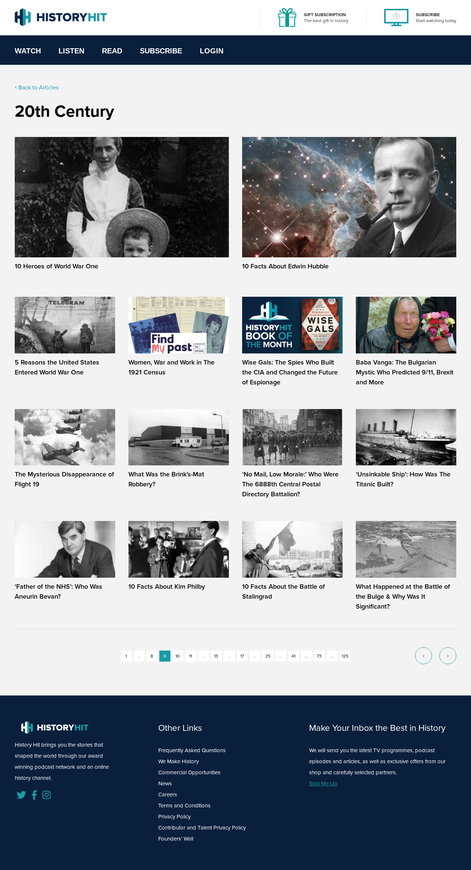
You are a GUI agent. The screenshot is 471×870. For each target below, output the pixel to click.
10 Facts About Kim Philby (166, 586)
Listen (71, 51)
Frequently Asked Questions (192, 750)
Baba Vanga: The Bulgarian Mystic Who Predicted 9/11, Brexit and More (404, 372)
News (165, 783)
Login (211, 51)
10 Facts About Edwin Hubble (285, 266)
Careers (167, 794)
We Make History (178, 761)
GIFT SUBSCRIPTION (325, 14)
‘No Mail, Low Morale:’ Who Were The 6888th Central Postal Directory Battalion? (290, 484)
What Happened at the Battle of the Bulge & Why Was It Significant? (403, 596)
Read (112, 51)
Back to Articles (38, 87)
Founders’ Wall (175, 838)
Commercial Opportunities (189, 772)
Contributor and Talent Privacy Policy (202, 827)
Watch (28, 51)
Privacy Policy (174, 816)
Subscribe (161, 51)
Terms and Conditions (184, 805)
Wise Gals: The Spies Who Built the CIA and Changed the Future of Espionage (290, 372)
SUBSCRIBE (428, 14)
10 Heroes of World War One (56, 266)
